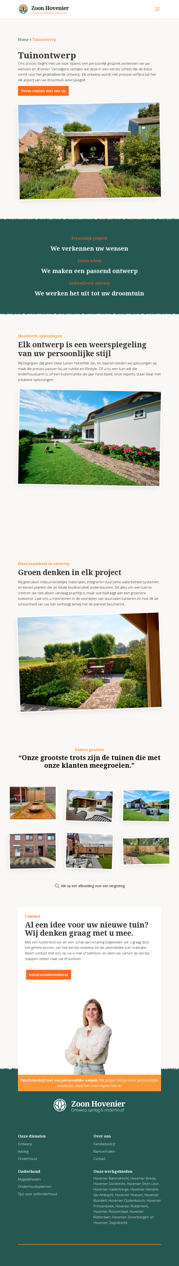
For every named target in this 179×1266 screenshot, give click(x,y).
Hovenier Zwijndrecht (110, 1222)
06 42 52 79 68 (88, 974)
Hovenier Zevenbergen (130, 1217)
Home (23, 39)
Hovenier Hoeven (129, 1194)
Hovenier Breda (143, 1178)
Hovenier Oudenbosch (127, 1200)
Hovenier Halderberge (111, 1189)
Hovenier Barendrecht (111, 1178)
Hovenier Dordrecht (109, 1183)
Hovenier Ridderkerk (131, 1206)
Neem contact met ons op (43, 90)
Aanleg (23, 1151)
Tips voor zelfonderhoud (37, 1193)
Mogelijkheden (29, 1179)
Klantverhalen (104, 1151)
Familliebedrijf (104, 1144)
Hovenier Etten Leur (143, 1183)
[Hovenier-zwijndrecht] (33, 818)
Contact (99, 1158)
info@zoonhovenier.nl (48, 974)
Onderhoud (27, 1158)
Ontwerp (25, 1144)
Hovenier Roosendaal (110, 1211)
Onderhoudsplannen (35, 1186)
